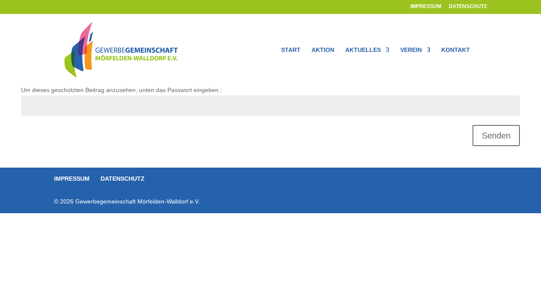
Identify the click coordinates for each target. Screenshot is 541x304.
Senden (496, 135)
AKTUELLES (363, 50)
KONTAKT (455, 50)
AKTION (322, 50)
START (291, 50)
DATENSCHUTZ (468, 6)
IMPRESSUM (425, 6)
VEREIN (411, 50)
